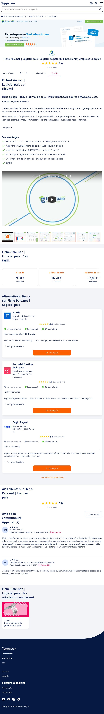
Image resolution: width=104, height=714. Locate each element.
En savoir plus (52, 352)
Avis (55, 73)
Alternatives (40, 73)
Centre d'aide (7, 692)
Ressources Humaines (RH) (16, 16)
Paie (30, 16)
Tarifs (25, 73)
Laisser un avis (93, 514)
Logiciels (5, 676)
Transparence (7, 658)
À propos (5, 671)
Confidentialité (7, 654)
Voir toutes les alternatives (52, 477)
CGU (3, 663)
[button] (52, 199)
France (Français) (19, 706)
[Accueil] (2, 16)
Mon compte (7, 688)
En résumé (10, 73)
